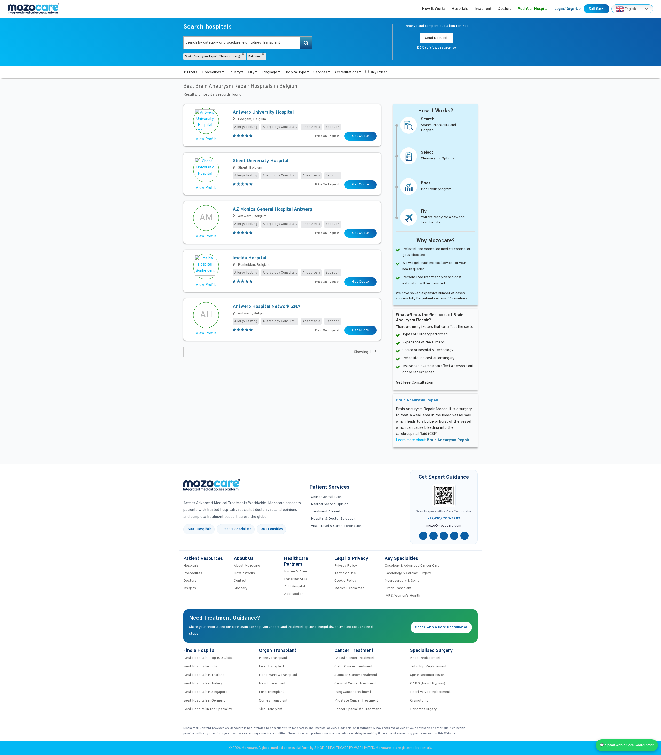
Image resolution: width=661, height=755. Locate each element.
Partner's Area (295, 571)
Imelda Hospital (249, 258)
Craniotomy (419, 700)
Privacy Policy (345, 566)
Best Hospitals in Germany (204, 700)
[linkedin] (454, 536)
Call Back (596, 9)
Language (270, 72)
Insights (189, 588)
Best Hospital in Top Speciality (207, 709)
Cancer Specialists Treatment (357, 709)
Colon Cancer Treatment (353, 666)
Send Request (436, 38)
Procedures (212, 72)
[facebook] (423, 536)
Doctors (505, 9)
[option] (247, 42)
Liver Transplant (271, 666)
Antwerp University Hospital (263, 112)
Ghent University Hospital (260, 161)
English (630, 8)
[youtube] (444, 536)
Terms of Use (345, 573)
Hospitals (460, 9)
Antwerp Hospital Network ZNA (267, 307)
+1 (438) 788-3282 (443, 518)
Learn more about (432, 440)
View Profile (206, 139)
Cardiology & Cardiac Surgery (408, 573)
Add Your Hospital (533, 9)
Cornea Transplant (273, 700)
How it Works (433, 9)
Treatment (483, 9)
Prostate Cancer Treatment (356, 700)
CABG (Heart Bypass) (427, 683)
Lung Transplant (271, 692)
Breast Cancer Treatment (354, 658)
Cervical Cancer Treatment (355, 683)
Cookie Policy (345, 581)
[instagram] (464, 536)
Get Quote (360, 136)
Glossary (240, 588)
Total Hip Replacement (428, 666)
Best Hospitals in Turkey (202, 683)
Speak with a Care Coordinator (441, 627)
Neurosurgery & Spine (402, 581)
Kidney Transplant (273, 658)
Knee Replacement (425, 658)
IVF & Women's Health (402, 596)
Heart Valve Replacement (430, 692)
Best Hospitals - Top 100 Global (208, 658)
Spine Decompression (427, 675)
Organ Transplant (398, 588)
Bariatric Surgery (423, 709)
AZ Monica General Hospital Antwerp (272, 210)
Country (234, 72)
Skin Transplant (271, 709)
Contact (240, 581)
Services (320, 72)
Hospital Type (295, 72)
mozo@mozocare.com (443, 526)
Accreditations (346, 72)
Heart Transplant (272, 683)
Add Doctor (293, 594)
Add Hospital (294, 586)
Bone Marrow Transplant (278, 675)
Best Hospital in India (200, 666)
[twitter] (433, 536)
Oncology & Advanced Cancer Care (412, 566)
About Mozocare (247, 566)
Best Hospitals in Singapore (205, 692)
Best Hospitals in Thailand (203, 675)
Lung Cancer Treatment (352, 692)
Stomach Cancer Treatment (355, 675)
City (251, 72)
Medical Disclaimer (349, 588)
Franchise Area (295, 579)
